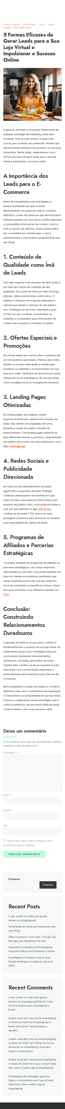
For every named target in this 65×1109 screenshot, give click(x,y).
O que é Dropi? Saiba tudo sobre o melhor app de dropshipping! (31, 1084)
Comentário (10, 752)
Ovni (6, 594)
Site (5, 825)
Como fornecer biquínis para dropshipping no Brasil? (30, 1005)
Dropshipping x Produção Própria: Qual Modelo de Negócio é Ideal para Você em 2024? (30, 961)
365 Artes (44, 509)
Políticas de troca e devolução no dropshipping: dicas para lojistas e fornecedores (31, 1047)
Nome (7, 795)
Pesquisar (14, 879)
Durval (16, 24)
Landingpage (17, 446)
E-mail (7, 810)
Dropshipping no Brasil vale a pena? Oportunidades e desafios (29, 1026)
